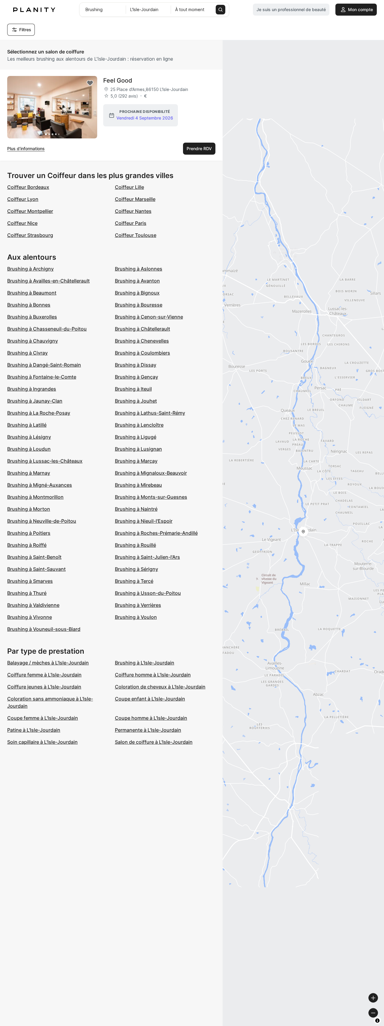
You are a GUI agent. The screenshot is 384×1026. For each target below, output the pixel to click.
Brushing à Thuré (26, 593)
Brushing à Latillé (26, 425)
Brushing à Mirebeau (138, 485)
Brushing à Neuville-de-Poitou (41, 521)
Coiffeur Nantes (133, 211)
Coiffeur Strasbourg (30, 235)
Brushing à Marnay (28, 473)
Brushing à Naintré (136, 509)
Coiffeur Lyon (22, 199)
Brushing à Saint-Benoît (34, 557)
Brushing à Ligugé (135, 437)
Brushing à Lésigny (29, 437)
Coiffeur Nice (22, 223)
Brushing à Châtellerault (142, 329)
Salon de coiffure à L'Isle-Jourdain (154, 742)
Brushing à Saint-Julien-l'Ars (147, 557)
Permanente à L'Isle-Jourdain (148, 730)
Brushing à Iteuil (133, 389)
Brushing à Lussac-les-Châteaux (44, 461)
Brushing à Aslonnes (138, 269)
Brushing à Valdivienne (33, 605)
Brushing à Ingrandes (31, 389)
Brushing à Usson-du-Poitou (148, 593)
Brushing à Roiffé (26, 545)
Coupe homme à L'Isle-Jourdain (151, 718)
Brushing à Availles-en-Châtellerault (48, 281)
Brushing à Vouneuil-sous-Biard (43, 629)
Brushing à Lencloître (139, 425)
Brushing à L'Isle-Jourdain (144, 663)
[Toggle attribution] (377, 1020)
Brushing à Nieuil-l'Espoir (143, 521)
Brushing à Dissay (135, 365)
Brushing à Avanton (137, 281)
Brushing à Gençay (136, 377)
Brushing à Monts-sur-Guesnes (151, 497)
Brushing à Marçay (136, 461)
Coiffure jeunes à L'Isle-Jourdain (44, 687)
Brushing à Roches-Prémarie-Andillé (156, 533)
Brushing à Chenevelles (142, 341)
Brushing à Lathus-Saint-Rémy (150, 413)
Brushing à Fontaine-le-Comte (41, 377)
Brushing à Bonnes (28, 305)
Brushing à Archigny (30, 269)
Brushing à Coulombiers (142, 353)
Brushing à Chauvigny (32, 341)
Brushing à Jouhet (136, 401)
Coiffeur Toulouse (135, 235)
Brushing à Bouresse (138, 305)
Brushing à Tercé (134, 581)
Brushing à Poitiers (28, 533)
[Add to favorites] (90, 83)
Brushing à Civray (27, 353)
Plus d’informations (26, 148)
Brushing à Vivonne (29, 617)
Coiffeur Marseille (135, 199)
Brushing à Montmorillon (35, 497)
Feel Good (117, 80)
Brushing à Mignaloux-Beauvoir (151, 473)
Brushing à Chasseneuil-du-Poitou (47, 329)
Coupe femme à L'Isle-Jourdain (42, 718)
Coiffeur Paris (130, 223)
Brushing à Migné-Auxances (39, 485)
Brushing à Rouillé (135, 545)
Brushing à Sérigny (136, 569)
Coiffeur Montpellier (30, 211)
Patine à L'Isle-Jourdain (33, 730)
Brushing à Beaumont (31, 293)
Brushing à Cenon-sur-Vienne (149, 317)
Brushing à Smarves (30, 581)
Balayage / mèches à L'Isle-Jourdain (48, 663)
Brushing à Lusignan (138, 449)
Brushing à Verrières (138, 605)
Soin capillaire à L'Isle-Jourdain (42, 742)
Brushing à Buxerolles (32, 317)
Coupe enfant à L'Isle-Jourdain (150, 699)
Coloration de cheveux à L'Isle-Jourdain (160, 687)
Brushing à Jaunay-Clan (34, 401)
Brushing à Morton (28, 509)
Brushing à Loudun (29, 449)
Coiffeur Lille (129, 187)
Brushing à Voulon (136, 617)
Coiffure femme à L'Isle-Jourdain (44, 675)
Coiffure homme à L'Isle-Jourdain (153, 675)
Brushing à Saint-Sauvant (36, 569)
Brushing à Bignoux (137, 293)
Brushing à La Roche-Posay (38, 413)
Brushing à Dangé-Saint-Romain (44, 365)
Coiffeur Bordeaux (28, 187)
